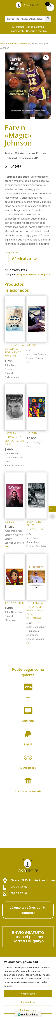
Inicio (2, 43)
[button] (46, 57)
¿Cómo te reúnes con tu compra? (28, 910)
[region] (28, 987)
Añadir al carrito (24, 258)
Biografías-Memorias (18, 43)
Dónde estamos (35, 26)
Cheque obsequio (36, 31)
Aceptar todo (28, 993)
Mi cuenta (18, 26)
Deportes (46, 274)
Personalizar (28, 1002)
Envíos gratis (17, 31)
